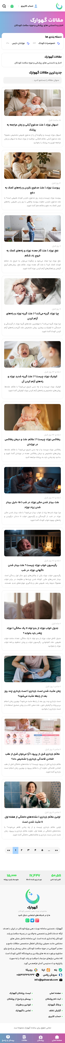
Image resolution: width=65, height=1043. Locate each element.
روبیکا (29, 970)
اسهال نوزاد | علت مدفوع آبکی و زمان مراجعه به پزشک (32, 127)
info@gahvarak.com (46, 980)
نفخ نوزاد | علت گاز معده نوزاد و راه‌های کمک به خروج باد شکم (32, 253)
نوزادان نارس (15, 43)
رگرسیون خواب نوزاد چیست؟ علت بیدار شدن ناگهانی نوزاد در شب (32, 567)
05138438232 (25, 975)
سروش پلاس (50, 975)
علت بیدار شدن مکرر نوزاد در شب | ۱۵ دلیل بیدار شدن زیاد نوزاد (32, 504)
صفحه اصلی (55, 993)
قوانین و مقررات (23, 1005)
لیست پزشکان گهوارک (20, 993)
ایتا (44, 970)
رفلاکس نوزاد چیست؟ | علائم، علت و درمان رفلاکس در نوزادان (32, 442)
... (49, 850)
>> (56, 850)
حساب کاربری (54, 1016)
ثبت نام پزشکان (53, 999)
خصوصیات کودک (44, 43)
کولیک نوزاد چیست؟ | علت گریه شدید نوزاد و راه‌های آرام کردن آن (33, 379)
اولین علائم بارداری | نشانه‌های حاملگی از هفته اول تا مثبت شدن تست (32, 819)
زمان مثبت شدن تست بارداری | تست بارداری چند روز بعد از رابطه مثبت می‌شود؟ (32, 693)
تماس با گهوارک (23, 1010)
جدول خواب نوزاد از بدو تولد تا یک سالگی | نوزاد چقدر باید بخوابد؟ (32, 630)
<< (8, 850)
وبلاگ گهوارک (54, 1005)
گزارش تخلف (55, 1010)
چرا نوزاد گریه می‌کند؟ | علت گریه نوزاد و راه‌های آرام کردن (32, 316)
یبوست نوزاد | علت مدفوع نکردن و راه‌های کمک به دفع (32, 190)
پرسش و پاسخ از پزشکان (19, 999)
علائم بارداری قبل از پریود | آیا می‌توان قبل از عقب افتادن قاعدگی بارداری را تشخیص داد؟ (32, 756)
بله (56, 970)
